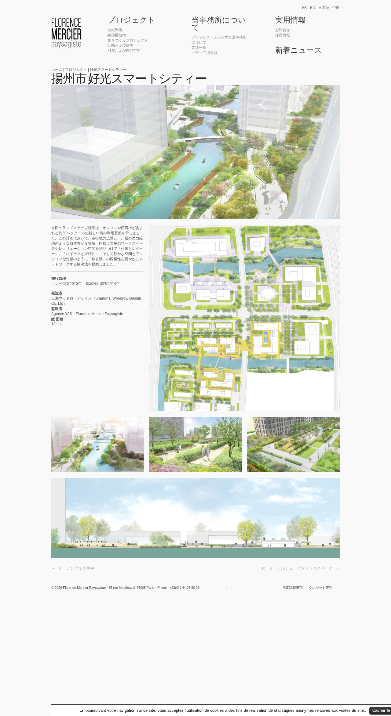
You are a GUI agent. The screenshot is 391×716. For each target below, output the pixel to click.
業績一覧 (199, 47)
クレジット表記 (320, 587)
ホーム (56, 69)
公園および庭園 (120, 45)
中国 (336, 7)
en (312, 7)
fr (304, 7)
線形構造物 (117, 35)
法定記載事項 (293, 587)
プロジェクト (131, 20)
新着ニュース (298, 50)
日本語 (323, 7)
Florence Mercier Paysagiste (84, 587)
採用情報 (282, 35)
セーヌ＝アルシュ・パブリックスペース (297, 568)
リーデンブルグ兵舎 (76, 568)
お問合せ (282, 30)
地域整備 (115, 30)
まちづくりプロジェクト (128, 40)
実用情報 (290, 20)
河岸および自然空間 (124, 51)
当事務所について (219, 23)
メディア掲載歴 (204, 53)
